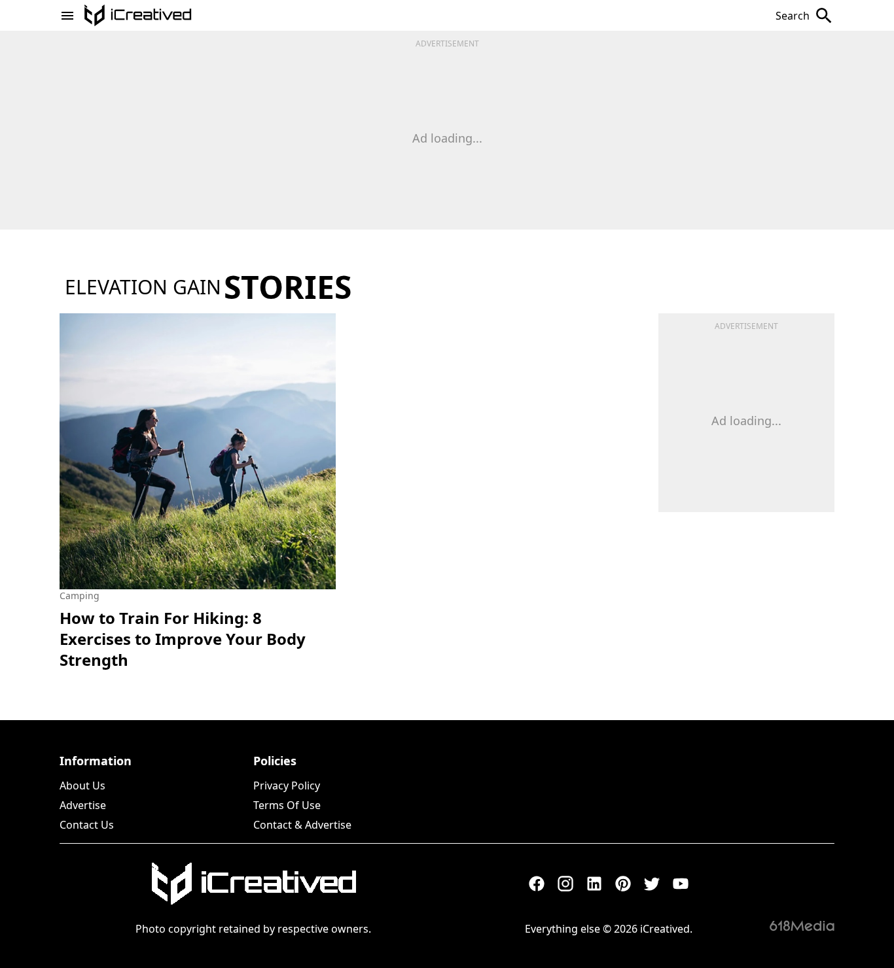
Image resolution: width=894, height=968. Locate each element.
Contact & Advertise (302, 825)
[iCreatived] (253, 883)
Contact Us (87, 825)
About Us (82, 785)
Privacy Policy (286, 785)
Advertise (83, 805)
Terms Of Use (287, 805)
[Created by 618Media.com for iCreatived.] (802, 925)
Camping (79, 595)
